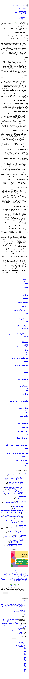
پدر (14, 580)
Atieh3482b (25, 403)
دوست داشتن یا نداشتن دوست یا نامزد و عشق (13, 484)
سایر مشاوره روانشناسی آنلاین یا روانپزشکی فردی (12, 510)
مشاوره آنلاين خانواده (8, 575)
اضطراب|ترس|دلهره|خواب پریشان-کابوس (13, 502)
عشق (5, 573)
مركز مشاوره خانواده (4, 574)
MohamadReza (24, 410)
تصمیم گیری (24, 386)
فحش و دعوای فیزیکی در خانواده (15, 532)
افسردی (25, 372)
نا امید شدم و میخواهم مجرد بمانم (17, 445)
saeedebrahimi (25, 328)
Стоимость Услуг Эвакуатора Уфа (18, 600)
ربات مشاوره (19, 633)
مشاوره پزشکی (19, 518)
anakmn (26, 336)
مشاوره (13, 575)
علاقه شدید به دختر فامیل (16, 630)
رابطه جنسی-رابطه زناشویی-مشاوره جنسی (13, 528)
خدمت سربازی (23, 318)
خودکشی (21, 507)
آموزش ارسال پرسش (21, 645)
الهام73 (26, 463)
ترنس (20, 632)
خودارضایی (20, 571)
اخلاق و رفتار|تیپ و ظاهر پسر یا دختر (15, 474)
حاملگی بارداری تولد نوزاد (17, 540)
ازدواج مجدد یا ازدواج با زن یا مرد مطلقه (14, 478)
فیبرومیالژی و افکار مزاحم (19, 358)
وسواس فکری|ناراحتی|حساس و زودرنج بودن (13, 522)
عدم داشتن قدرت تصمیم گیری (18, 333)
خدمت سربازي (23, 379)
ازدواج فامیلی (20, 477)
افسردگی (12, 570)
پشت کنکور (24, 342)
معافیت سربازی (23, 416)
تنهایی (6, 570)
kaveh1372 (25, 381)
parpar (26, 344)
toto (25, 649)
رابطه (18, 573)
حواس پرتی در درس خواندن (19, 401)
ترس (9, 570)
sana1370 (26, 361)
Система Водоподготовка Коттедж (18, 601)
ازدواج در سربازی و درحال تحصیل (15, 475)
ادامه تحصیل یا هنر (22, 460)
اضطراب (15, 570)
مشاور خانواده (25, 575)
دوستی (26, 287)
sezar (26, 374)
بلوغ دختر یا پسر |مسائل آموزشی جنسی (14, 537)
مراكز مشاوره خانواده (18, 574)
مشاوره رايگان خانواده (22, 580)
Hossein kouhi (24, 388)
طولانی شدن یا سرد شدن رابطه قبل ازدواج (13, 493)
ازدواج (27, 570)
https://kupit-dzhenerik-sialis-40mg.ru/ (18, 611)
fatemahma (25, 305)
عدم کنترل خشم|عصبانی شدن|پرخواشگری (13, 515)
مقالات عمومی (22, 546)
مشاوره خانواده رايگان (13, 578)
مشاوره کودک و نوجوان (20, 535)
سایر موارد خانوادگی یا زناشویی (16, 531)
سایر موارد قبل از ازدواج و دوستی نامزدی (14, 488)
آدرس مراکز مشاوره (21, 18)
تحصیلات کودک (23, 302)
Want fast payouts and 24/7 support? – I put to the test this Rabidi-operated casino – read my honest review (13, 605)
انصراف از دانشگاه (22, 438)
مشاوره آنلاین (20, 498)
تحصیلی (25, 279)
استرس (18, 570)
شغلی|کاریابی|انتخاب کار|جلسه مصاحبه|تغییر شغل (12, 512)
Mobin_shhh (25, 419)
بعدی (25, 467)
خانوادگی (23, 571)
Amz (26, 441)
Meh (27, 352)
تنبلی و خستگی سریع (21, 310)
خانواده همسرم (19, 526)
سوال (26, 350)
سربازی (25, 295)
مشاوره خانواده (22, 525)
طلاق (7, 573)
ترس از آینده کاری (22, 325)
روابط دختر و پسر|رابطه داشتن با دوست (14, 487)
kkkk (26, 289)
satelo (26, 425)
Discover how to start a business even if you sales (15, 609)
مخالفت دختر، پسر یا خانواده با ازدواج (15, 494)
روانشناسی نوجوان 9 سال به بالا (16, 544)
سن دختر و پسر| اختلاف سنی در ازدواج (14, 489)
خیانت (13, 571)
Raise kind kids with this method (19, 612)
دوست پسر (24, 573)
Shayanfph (25, 298)
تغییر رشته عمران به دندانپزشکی (17, 453)
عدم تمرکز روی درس (21, 365)
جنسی (4, 570)
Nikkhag (26, 434)
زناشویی (10, 573)
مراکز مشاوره (22, 496)
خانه (25, 15)
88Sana (26, 281)
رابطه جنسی (14, 573)
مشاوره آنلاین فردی (21, 501)
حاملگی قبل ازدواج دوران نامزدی (15, 482)
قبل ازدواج (23, 473)
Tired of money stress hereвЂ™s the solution (16, 603)
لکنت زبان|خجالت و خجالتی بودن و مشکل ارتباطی (12, 516)
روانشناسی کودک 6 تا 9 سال (17, 541)
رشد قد (20, 628)
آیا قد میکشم (23, 610)
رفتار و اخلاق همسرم (18, 530)
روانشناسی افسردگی (18, 508)
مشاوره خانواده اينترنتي (7, 576)
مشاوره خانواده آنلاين (16, 576)
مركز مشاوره (11, 574)
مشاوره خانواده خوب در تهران (22, 578)
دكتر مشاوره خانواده (7, 571)
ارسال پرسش (23, 17)
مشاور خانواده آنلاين (19, 575)
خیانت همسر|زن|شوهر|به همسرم (15, 527)
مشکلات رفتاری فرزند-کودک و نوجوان (14, 545)
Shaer (26, 448)
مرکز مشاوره (20, 497)
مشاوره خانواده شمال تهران (21, 579)
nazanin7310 (25, 456)
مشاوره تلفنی (20, 499)
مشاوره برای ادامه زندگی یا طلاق (10, 619)
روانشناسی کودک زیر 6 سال (17, 542)
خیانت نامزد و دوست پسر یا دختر (15, 483)
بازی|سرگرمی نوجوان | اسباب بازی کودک (14, 536)
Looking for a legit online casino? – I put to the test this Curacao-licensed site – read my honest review (14, 607)
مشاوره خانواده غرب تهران (10, 579)
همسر (16, 580)
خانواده (27, 571)
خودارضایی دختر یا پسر (18, 506)
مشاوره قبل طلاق (19, 533)
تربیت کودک (20, 539)
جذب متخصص (22, 19)
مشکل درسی (23, 408)
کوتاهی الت (19, 629)
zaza (27, 321)
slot (25, 647)
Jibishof (26, 397)
